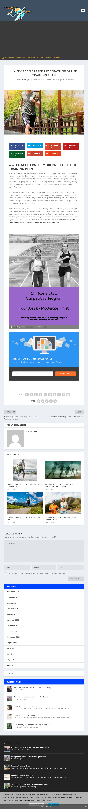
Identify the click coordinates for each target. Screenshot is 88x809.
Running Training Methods (24, 715)
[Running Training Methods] (9, 717)
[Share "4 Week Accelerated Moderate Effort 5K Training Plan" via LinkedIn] (50, 394)
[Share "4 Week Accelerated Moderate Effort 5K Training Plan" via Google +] (36, 394)
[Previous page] (11, 327)
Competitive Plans (13, 58)
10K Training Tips (29, 708)
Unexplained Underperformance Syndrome (31, 697)
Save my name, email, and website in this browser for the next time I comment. (36, 573)
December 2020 (13, 620)
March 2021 (11, 603)
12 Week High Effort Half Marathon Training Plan (60, 518)
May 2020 (10, 660)
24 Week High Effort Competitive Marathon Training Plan (59, 485)
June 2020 (10, 654)
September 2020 (13, 637)
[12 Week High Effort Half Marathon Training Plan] (63, 503)
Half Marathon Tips (52, 708)
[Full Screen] (45, 327)
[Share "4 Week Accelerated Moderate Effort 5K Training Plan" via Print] (68, 394)
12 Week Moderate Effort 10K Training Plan (23, 518)
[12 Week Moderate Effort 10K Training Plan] (25, 503)
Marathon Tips (64, 708)
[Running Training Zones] (9, 708)
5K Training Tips (40, 708)
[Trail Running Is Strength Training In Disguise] (9, 726)
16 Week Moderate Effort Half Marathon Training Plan (24, 485)
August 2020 (11, 643)
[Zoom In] (31, 327)
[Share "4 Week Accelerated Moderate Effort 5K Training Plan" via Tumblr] (40, 394)
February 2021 (12, 609)
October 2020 (12, 631)
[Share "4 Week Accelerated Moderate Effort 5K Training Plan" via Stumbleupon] (59, 394)
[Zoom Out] (28, 327)
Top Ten (26, 727)
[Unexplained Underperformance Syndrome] (9, 698)
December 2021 (13, 592)
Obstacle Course (28, 690)
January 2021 (12, 614)
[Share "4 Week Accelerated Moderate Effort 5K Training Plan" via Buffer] (54, 394)
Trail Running (34, 727)
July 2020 (10, 648)
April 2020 (10, 665)
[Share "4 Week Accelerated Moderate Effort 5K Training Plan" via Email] (63, 394)
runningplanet (27, 79)
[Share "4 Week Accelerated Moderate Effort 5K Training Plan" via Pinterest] (45, 394)
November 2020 (13, 626)
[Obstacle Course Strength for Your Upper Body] (9, 689)
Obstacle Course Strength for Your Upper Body (32, 687)
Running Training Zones (23, 706)
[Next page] (15, 327)
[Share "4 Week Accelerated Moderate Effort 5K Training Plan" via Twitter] (31, 394)
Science (25, 699)
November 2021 (13, 597)
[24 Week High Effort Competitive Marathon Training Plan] (63, 470)
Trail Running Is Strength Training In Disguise (32, 725)
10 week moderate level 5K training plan (43, 222)
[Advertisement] (44, 39)
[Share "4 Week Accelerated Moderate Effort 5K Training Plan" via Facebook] (27, 394)
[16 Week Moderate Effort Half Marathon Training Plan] (25, 470)
